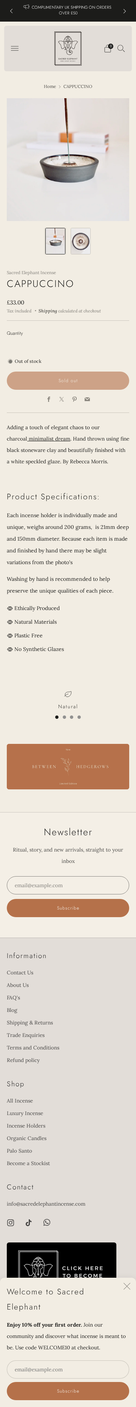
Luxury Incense (25, 1113)
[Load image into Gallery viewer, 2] (81, 241)
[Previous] (11, 11)
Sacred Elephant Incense (31, 272)
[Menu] (15, 48)
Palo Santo (19, 1150)
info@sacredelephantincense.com (46, 1203)
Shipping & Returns (30, 1022)
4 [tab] (79, 717)
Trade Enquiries (26, 1035)
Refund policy (23, 1060)
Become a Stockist (28, 1163)
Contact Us (20, 972)
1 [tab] (57, 717)
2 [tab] (64, 717)
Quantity (15, 333)
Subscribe (68, 1391)
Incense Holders (26, 1125)
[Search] (121, 48)
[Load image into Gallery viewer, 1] (55, 241)
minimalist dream (48, 438)
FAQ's (13, 997)
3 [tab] (71, 717)
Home (50, 86)
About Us (18, 985)
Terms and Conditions (33, 1047)
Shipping (48, 311)
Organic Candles (26, 1138)
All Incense (20, 1100)
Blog (12, 1010)
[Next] (124, 11)
